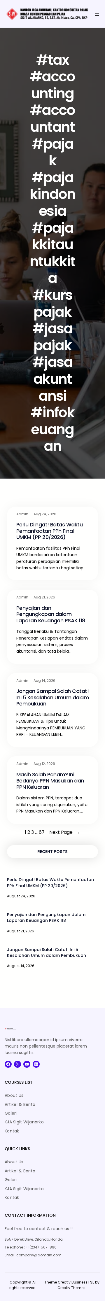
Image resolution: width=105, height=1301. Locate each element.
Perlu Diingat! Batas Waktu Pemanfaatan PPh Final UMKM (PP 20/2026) (49, 530)
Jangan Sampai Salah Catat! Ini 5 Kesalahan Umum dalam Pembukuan (52, 697)
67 (42, 832)
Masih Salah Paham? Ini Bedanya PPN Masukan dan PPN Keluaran (50, 780)
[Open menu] (96, 13)
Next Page (64, 832)
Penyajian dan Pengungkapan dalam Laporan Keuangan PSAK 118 (50, 614)
